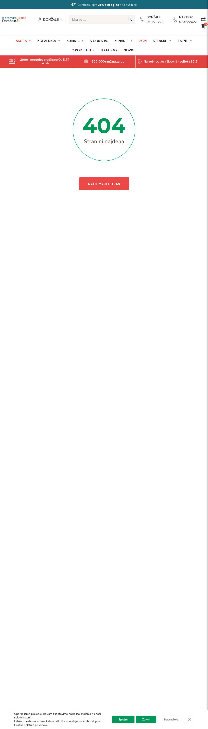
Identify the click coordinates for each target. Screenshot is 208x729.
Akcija (21, 41)
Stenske (160, 41)
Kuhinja (73, 41)
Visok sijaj (99, 41)
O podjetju (81, 50)
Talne (183, 41)
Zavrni (146, 719)
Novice (130, 50)
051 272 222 (155, 22)
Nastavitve (171, 719)
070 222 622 (188, 22)
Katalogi (109, 50)
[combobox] (50, 19)
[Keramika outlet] (14, 19)
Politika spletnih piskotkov (30, 725)
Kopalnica (46, 41)
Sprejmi (123, 719)
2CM (143, 41)
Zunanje (121, 41)
